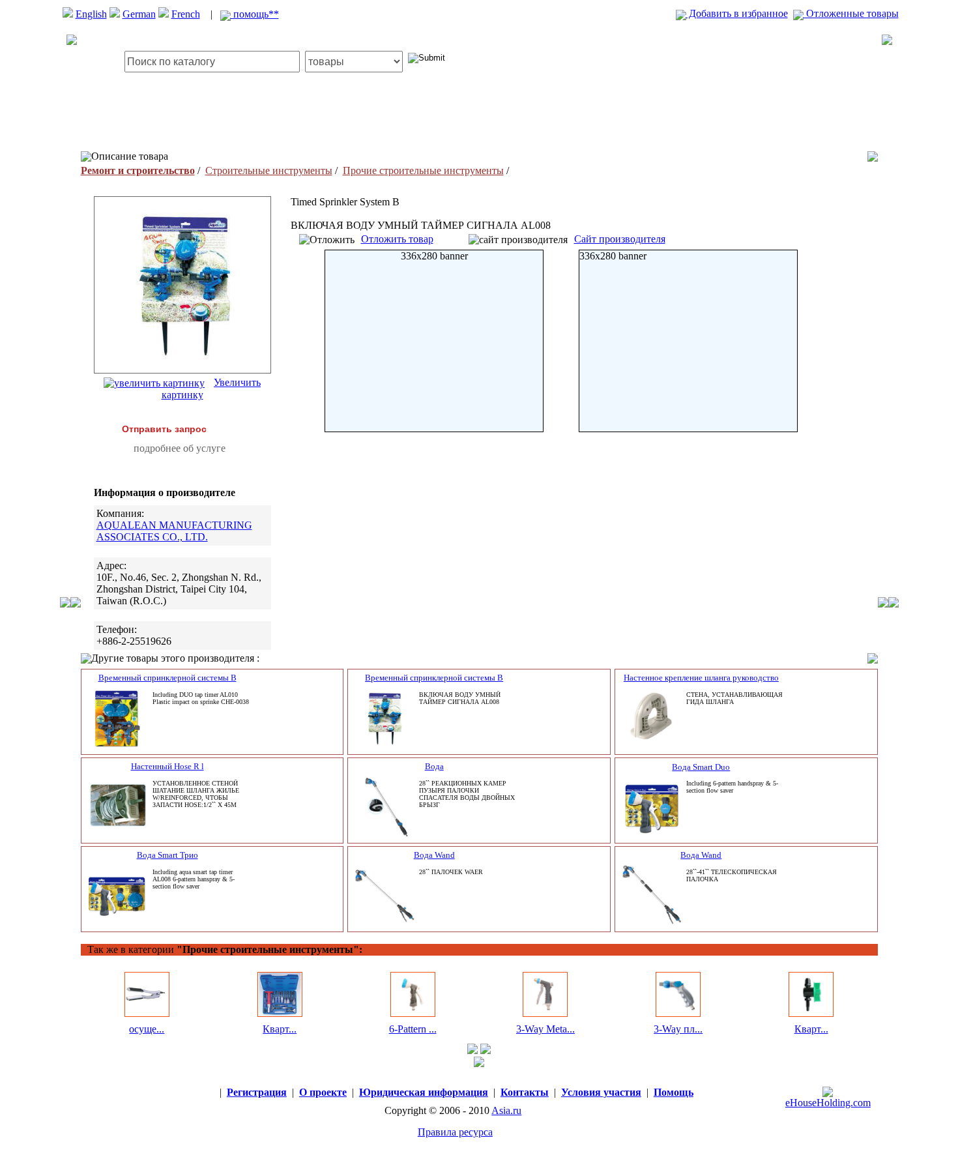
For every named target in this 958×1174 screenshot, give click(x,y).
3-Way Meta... (545, 1029)
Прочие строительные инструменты (423, 170)
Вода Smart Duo (701, 767)
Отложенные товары (851, 13)
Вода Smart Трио (167, 855)
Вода (434, 766)
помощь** (255, 14)
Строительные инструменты (268, 170)
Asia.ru (506, 1110)
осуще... (146, 1029)
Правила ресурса (455, 1131)
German (139, 14)
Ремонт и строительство (138, 170)
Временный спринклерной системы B (167, 677)
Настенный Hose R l (167, 766)
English (91, 14)
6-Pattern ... (413, 1029)
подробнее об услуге (179, 448)
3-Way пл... (678, 1029)
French (185, 14)
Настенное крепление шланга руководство (701, 677)
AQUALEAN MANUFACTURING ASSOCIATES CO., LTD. (174, 531)
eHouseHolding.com (828, 1102)
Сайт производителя (619, 238)
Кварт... (280, 1029)
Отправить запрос (164, 429)
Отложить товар (397, 238)
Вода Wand (434, 855)
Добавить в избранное (737, 13)
